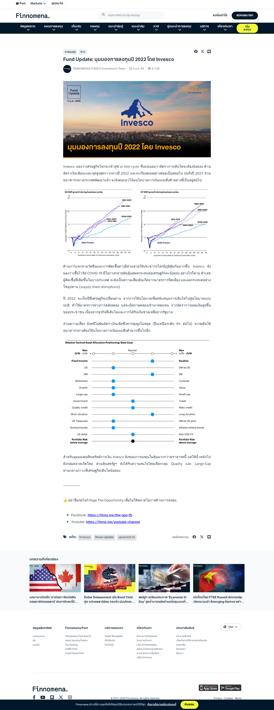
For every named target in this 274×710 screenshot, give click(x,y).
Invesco (84, 537)
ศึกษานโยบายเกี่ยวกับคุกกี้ (161, 704)
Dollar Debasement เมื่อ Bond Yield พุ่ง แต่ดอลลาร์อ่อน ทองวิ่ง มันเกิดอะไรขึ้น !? (109, 600)
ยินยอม (189, 704)
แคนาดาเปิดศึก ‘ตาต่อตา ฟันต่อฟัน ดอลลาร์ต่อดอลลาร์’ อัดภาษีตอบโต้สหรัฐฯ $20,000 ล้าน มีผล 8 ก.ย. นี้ (52, 600)
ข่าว (82, 52)
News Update (104, 537)
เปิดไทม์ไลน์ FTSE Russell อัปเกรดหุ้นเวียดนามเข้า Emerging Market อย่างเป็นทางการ (218, 600)
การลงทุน (70, 52)
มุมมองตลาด (127, 537)
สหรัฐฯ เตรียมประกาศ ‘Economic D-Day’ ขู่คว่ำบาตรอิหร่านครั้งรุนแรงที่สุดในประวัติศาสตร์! (164, 600)
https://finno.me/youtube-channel (113, 522)
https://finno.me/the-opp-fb (110, 515)
